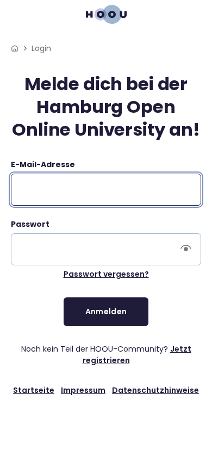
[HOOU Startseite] (106, 14)
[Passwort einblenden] (185, 249)
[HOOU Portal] (14, 48)
